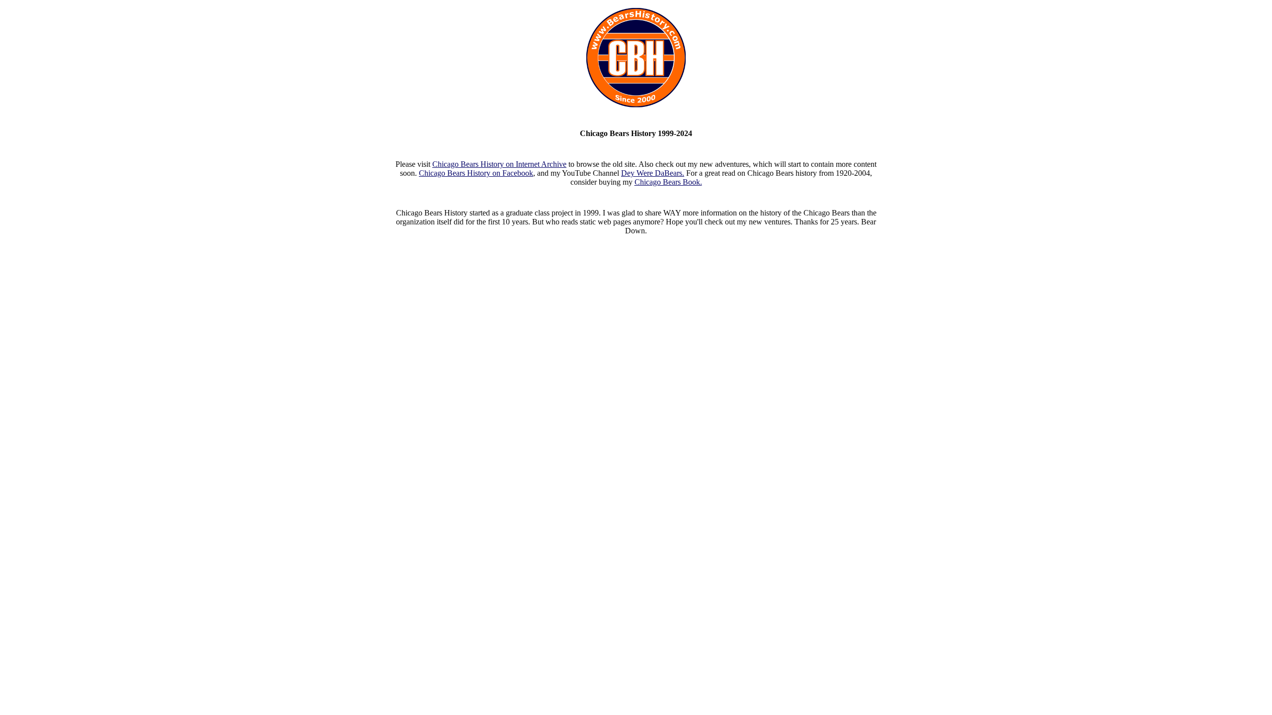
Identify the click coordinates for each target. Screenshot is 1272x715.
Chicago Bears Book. (668, 182)
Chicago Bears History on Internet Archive (499, 164)
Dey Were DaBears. (652, 173)
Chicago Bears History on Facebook (476, 173)
